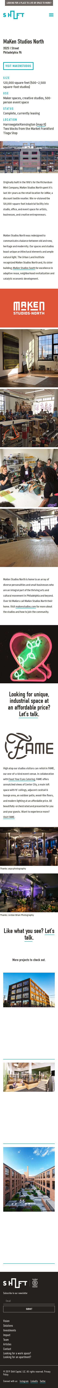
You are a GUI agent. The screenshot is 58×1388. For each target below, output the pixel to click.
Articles (7, 1344)
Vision (6, 1321)
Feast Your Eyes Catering (22, 779)
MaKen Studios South (24, 268)
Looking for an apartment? (17, 1357)
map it (41, 124)
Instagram (24, 1381)
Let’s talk (28, 714)
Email (5, 1296)
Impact (6, 1335)
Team (6, 1339)
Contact (7, 1349)
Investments (9, 1330)
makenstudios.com (26, 606)
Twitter (43, 1381)
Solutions (8, 1325)
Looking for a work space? (17, 1353)
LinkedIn (34, 1381)
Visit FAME (9, 817)
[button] (51, 15)
